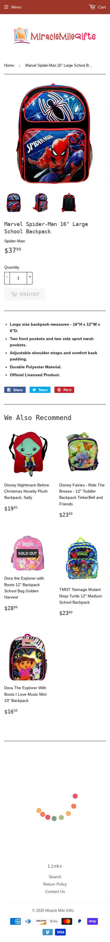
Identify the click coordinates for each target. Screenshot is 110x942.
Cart (101, 7)
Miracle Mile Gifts (59, 910)
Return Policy (55, 884)
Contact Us (55, 891)
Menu (16, 7)
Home (9, 65)
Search (55, 876)
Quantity (11, 267)
